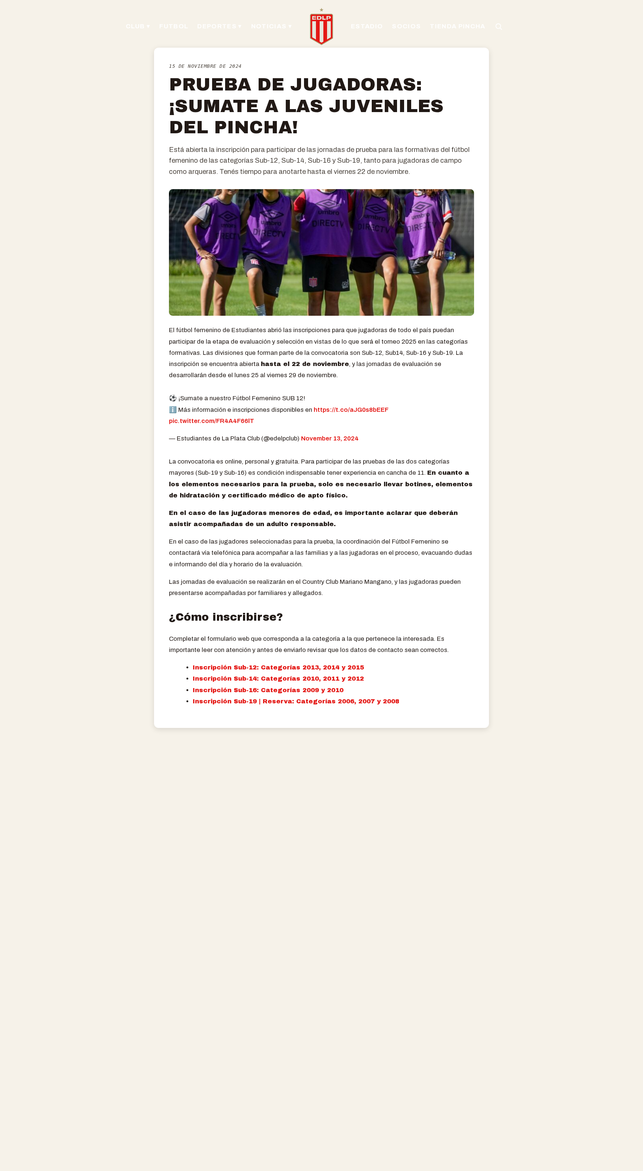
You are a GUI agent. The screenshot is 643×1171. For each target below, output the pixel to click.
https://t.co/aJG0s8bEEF (351, 409)
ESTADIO (367, 26)
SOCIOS (406, 26)
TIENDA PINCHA (457, 26)
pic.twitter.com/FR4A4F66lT (211, 420)
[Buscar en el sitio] (499, 26)
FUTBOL (173, 26)
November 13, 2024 (330, 438)
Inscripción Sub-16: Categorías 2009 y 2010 (268, 690)
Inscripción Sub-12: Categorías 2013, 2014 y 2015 (278, 667)
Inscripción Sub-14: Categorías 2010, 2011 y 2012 (279, 678)
